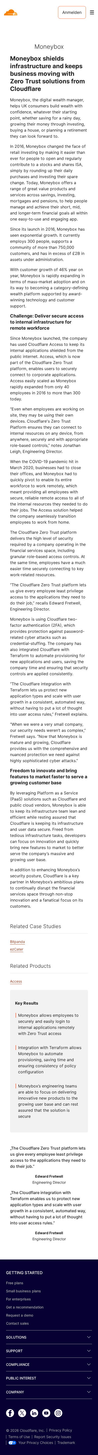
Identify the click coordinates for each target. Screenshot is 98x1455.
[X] (22, 1413)
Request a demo (19, 1315)
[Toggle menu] (92, 12)
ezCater (16, 949)
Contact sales (17, 1323)
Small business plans (23, 1291)
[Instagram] (58, 1413)
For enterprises (18, 1299)
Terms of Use (19, 1437)
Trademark (66, 1442)
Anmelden (72, 12)
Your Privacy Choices (35, 1443)
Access (16, 981)
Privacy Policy (60, 1430)
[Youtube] (46, 1413)
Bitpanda (17, 941)
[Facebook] (10, 1413)
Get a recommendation (24, 1307)
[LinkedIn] (34, 1413)
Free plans (14, 1283)
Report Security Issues (52, 1437)
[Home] (11, 12)
